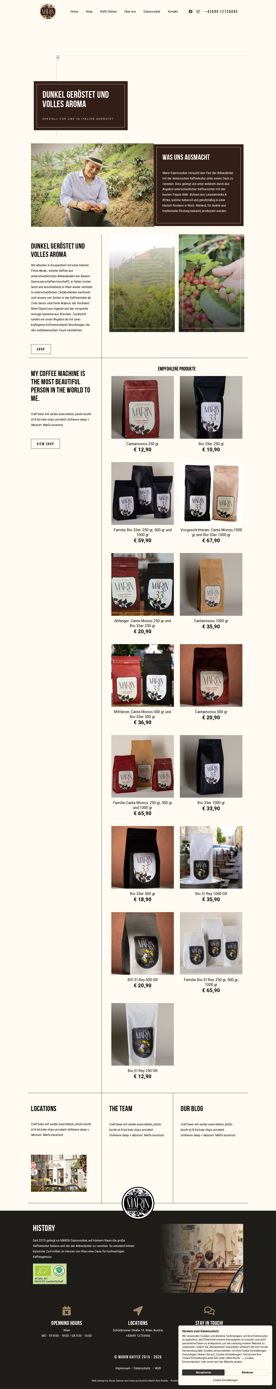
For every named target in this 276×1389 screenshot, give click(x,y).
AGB (158, 1368)
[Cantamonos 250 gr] (142, 407)
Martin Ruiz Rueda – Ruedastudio (166, 1380)
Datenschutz (143, 1368)
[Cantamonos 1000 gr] (211, 584)
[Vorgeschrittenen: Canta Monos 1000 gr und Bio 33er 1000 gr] (211, 493)
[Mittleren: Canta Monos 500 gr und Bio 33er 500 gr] (142, 675)
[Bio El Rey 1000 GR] (211, 857)
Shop (89, 11)
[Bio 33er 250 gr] (211, 407)
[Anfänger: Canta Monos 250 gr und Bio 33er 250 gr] (142, 584)
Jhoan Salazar (116, 1380)
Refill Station (108, 11)
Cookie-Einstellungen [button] (225, 1380)
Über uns (130, 11)
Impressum (122, 1368)
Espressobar (151, 11)
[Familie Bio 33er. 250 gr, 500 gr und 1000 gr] (142, 493)
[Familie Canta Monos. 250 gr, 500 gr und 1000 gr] (142, 766)
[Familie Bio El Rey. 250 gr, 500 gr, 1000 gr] (211, 943)
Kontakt (173, 11)
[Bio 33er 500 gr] (142, 857)
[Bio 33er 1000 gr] (211, 766)
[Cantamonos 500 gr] (211, 675)
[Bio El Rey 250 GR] (142, 1034)
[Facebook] (190, 12)
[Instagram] (198, 12)
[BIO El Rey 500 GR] (142, 943)
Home (74, 11)
